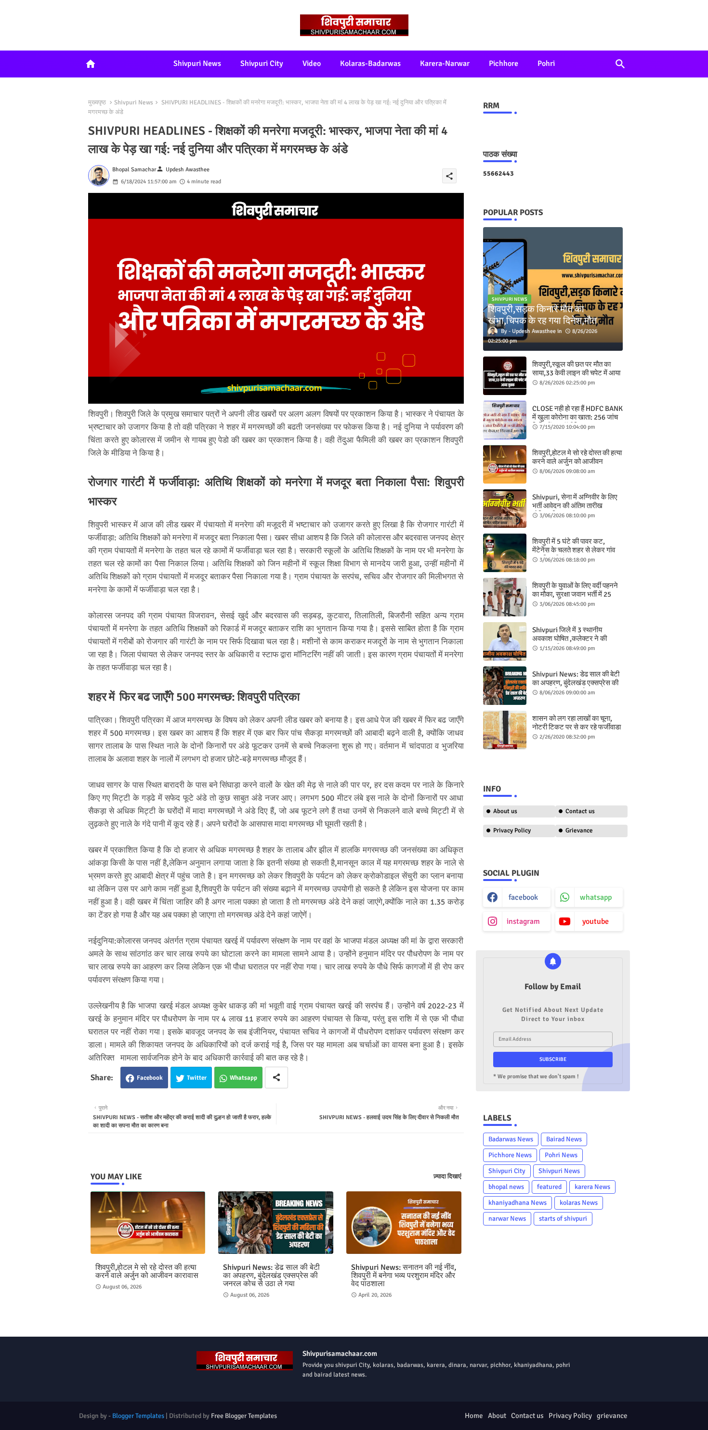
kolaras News (579, 1203)
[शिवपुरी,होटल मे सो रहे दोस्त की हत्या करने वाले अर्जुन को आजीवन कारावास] (504, 464)
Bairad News (564, 1139)
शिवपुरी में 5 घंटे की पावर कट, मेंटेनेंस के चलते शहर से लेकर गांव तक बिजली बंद (573, 550)
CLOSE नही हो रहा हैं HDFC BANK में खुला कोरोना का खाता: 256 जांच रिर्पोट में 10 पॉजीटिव (577, 417)
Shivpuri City (261, 63)
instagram (523, 921)
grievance (612, 1415)
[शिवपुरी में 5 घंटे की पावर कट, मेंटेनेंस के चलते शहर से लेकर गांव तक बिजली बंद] (504, 553)
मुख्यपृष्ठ (97, 102)
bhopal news (506, 1187)
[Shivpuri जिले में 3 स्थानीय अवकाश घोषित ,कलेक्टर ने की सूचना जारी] (504, 641)
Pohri (546, 63)
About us (505, 811)
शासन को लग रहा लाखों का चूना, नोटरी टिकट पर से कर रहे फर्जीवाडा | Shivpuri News (576, 727)
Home (474, 1415)
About (497, 1415)
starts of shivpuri (563, 1218)
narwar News (507, 1218)
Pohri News (561, 1155)
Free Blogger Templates (244, 1416)
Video (311, 63)
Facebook (150, 1078)
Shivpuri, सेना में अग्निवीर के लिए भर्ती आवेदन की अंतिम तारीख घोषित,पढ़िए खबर (574, 506)
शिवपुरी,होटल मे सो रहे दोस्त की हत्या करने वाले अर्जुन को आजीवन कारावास (146, 1272)
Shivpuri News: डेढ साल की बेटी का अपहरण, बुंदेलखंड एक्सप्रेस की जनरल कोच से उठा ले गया (271, 1276)
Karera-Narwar (445, 63)
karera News (592, 1187)
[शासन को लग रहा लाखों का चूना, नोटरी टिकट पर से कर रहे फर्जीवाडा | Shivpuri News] (504, 730)
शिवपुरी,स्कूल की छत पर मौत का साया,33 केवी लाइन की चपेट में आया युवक (576, 373)
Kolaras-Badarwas (370, 63)
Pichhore (503, 63)
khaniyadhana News (517, 1203)
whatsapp (596, 897)
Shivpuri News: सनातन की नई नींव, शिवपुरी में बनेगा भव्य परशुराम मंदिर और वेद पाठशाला (403, 1276)
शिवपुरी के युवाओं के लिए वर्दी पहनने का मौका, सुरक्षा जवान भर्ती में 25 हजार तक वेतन (575, 594)
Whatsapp (243, 1078)
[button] (620, 64)
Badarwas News (510, 1139)
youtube (595, 921)
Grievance (579, 830)
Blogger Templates (138, 1416)
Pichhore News (510, 1155)
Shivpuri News (197, 63)
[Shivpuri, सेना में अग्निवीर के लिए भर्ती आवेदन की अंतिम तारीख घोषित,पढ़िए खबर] (504, 508)
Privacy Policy (512, 830)
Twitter (197, 1078)
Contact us (580, 811)
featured (549, 1187)
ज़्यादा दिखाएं (447, 1176)
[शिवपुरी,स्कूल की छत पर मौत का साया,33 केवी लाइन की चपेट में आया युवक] (504, 376)
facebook (523, 897)
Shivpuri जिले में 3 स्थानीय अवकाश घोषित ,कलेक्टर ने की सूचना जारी (569, 638)
